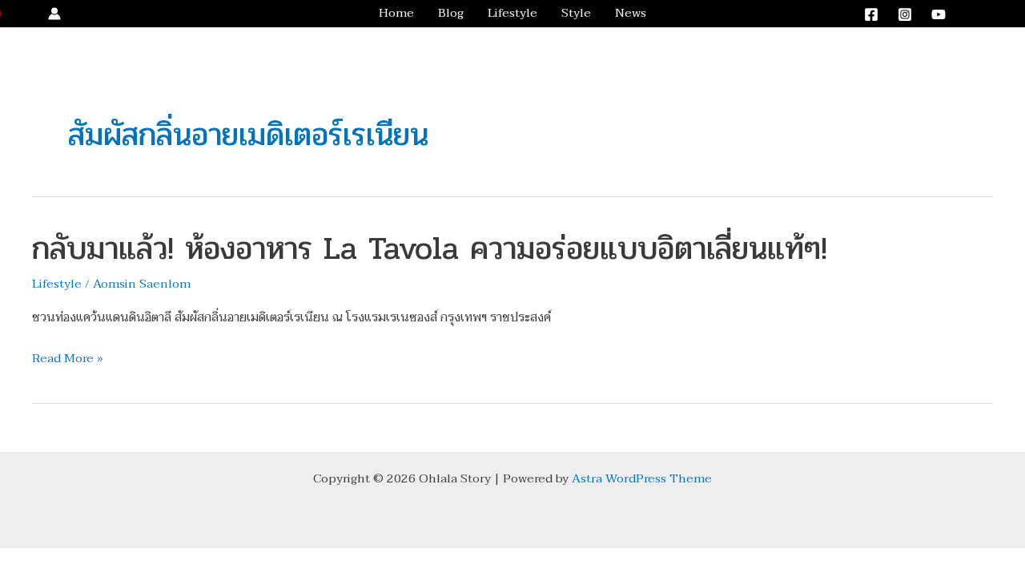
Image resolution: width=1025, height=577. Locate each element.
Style (576, 13)
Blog (451, 13)
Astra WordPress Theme (642, 478)
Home (396, 13)
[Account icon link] (54, 13)
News (630, 13)
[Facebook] (871, 14)
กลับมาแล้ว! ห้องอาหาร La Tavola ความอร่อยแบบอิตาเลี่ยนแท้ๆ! (429, 248)
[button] (987, 14)
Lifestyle (512, 13)
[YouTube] (938, 14)
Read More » (67, 359)
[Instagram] (905, 14)
